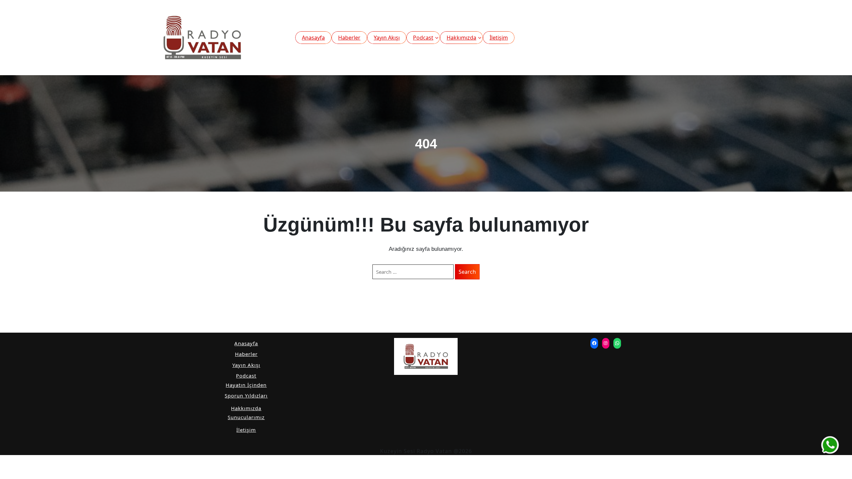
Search (467, 271)
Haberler (349, 37)
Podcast (423, 37)
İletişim (499, 37)
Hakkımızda (461, 37)
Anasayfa (313, 37)
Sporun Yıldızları (246, 395)
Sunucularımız (246, 417)
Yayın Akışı (387, 37)
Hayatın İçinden (246, 385)
